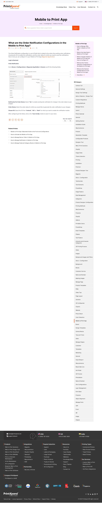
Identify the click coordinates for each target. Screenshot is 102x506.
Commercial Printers (89, 447)
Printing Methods (80, 103)
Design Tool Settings (81, 92)
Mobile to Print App (58, 23)
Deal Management (81, 195)
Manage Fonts (79, 402)
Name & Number (80, 381)
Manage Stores (80, 107)
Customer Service (81, 271)
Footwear (46, 457)
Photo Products (48, 459)
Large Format (48, 454)
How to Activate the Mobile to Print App (21, 134)
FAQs (77, 289)
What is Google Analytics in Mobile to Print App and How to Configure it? (84, 58)
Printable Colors (80, 223)
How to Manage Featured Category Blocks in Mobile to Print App (28, 143)
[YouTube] (93, 494)
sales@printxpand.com (14, 434)
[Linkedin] (90, 494)
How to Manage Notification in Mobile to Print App (24, 140)
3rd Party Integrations (89, 469)
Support (65, 462)
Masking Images (80, 278)
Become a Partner (30, 469)
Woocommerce (80, 363)
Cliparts (78, 306)
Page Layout (79, 296)
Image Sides (79, 153)
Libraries (78, 299)
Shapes (78, 234)
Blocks (77, 268)
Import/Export (79, 360)
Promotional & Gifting (50, 464)
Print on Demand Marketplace (10, 458)
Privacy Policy (27, 499)
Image (77, 416)
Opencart (27, 454)
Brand (77, 324)
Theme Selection (80, 156)
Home (40, 23)
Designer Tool (79, 142)
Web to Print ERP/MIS (11, 454)
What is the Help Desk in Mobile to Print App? (83, 53)
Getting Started (80, 121)
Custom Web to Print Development (89, 463)
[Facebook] (86, 494)
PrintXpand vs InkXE (11, 478)
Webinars (66, 457)
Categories (79, 199)
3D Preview (79, 374)
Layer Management (81, 388)
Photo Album (79, 314)
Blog (64, 467)
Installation (79, 163)
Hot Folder (78, 370)
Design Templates (81, 328)
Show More (80, 75)
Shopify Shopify (29, 452)
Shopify (78, 149)
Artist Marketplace (10, 461)
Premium (78, 167)
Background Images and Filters (84, 257)
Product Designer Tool (82, 170)
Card (45, 449)
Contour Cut (79, 85)
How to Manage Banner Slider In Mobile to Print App (25, 137)
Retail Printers (87, 454)
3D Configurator (80, 303)
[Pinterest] (97, 494)
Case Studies (67, 452)
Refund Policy (36, 499)
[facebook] (12, 119)
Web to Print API (87, 466)
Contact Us (91, 7)
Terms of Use (7, 499)
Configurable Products (82, 138)
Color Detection (80, 317)
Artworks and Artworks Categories (82, 242)
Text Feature (79, 238)
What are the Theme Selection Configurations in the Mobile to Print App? (84, 64)
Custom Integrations (81, 100)
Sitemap (53, 499)
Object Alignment (80, 398)
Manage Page (79, 282)
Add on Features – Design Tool (84, 96)
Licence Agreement (17, 499)
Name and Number (81, 275)
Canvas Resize (80, 331)
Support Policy (45, 499)
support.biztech (13, 436)
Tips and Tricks (80, 335)
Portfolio (66, 449)
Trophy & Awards (49, 462)
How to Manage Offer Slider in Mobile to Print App (83, 47)
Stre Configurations (81, 384)
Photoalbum (79, 377)
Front (77, 409)
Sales (77, 338)
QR (76, 413)
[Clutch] (76, 486)
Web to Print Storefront (12, 452)
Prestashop (28, 457)
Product (78, 131)
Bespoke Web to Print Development (11, 467)
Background (79, 264)
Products (78, 213)
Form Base (79, 391)
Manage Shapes (80, 342)
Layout (77, 110)
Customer (78, 345)
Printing (78, 160)
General (78, 117)
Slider (77, 250)
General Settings (80, 89)
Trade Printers (87, 452)
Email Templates (80, 230)
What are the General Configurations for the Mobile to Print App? (83, 70)
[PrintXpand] (11, 494)
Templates (78, 349)
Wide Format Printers (89, 449)
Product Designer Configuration (84, 202)
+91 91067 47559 (84, 436)
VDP (77, 406)
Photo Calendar (80, 114)
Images (78, 253)
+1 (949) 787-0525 (43, 436)
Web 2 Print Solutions (82, 145)
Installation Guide (80, 124)
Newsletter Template (81, 135)
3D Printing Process (81, 246)
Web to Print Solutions (11, 447)
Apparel (46, 447)
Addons (78, 220)
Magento (78, 174)
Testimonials (79, 181)
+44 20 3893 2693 (64, 436)
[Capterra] (86, 486)
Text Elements (80, 184)
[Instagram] (95, 494)
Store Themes (67, 464)
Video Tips (72, 7)
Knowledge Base (61, 7)
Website (78, 310)
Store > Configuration (82, 177)
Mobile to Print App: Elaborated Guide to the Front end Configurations (30, 131)
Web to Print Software (11, 470)
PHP (26, 462)
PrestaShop (79, 188)
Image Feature (80, 192)
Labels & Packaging (49, 452)
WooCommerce (80, 128)
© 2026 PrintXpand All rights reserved (88, 499)
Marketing (78, 352)
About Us (66, 447)
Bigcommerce (29, 459)
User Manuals (81, 7)
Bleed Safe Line (80, 367)
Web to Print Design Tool (12, 449)
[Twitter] (88, 494)
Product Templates (81, 285)
